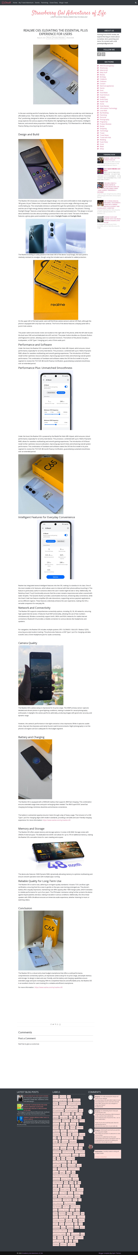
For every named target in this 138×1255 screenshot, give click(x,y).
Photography (104, 120)
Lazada (55, 1193)
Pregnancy (103, 122)
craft (54, 1138)
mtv (80, 1200)
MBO (55, 1196)
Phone (49, 38)
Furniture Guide (66, 1155)
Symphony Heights (59, 1234)
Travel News (104, 135)
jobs (72, 1186)
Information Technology (108, 108)
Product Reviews (59, 38)
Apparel (55, 1117)
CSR (59, 1138)
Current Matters (67, 1138)
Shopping (103, 128)
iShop (102, 149)
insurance (56, 1179)
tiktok (82, 1234)
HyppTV (62, 1172)
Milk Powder (57, 1200)
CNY (69, 1135)
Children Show (73, 1131)
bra (67, 1124)
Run (76, 1224)
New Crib (66, 1207)
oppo (77, 1210)
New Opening (75, 1207)
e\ (59, 1141)
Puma (75, 1220)
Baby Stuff (103, 72)
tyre (70, 1241)
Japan (60, 1186)
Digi (76, 1138)
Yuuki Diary (104, 142)
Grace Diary (54, 3)
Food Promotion (68, 1152)
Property (69, 1220)
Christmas (56, 1135)
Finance (70, 1148)
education (73, 1141)
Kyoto (73, 1189)
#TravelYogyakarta (71, 1110)
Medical (77, 1196)
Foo (75, 1148)
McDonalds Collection (65, 1196)
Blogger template (104, 1253)
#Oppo (55, 1103)
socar (77, 1227)
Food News (104, 93)
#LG (68, 1097)
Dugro (55, 1141)
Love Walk (103, 111)
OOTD (72, 1210)
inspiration (74, 1176)
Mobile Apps (67, 1200)
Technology (104, 131)
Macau (70, 1193)
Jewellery (66, 1186)
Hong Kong (71, 1165)
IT (75, 1183)
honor (79, 1165)
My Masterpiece (69, 1203)
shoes (63, 1227)
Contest (82, 1135)
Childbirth (103, 79)
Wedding (103, 140)
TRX (66, 1241)
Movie (75, 1200)
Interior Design (66, 1179)
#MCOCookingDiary (107, 66)
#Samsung (103, 68)
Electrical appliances (107, 86)
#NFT (70, 1100)
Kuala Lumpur (65, 1189)
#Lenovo (63, 1097)
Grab (63, 1159)
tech (68, 1234)
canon (62, 1128)
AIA (73, 1114)
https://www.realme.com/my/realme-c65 (57, 820)
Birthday (103, 77)
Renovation (69, 1224)
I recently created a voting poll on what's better (107, 1152)
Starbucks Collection (60, 1231)
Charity (73, 1128)
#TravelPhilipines (72, 1107)
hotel (55, 1169)
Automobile (57, 1121)
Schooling (56, 1227)
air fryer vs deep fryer (101, 1157)
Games (82, 1155)
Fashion (63, 1148)
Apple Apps (63, 1117)
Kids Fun (56, 1189)
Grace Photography (59, 1162)
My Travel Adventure (26, 3)
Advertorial (104, 70)
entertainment (73, 1145)
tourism (60, 1238)
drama (81, 1138)
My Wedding (104, 113)
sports (82, 1227)
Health (74, 1162)
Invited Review (58, 1183)
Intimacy (75, 1179)
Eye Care (56, 1148)
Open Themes (116, 1253)
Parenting (44, 3)
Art (75, 1117)
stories (70, 1231)
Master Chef (78, 1193)
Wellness (63, 1245)
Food (101, 90)
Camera (55, 1128)
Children (63, 1131)
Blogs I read (63, 3)
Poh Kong (72, 1217)
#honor (55, 1097)
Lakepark (80, 1189)
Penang (69, 1213)
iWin (79, 1183)
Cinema (63, 1135)
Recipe (102, 126)
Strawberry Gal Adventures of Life (69, 13)
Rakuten (81, 1220)
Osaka (55, 1213)
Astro (79, 1117)
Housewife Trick (73, 1169)
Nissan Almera (63, 1210)
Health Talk (104, 102)
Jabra (55, 1186)
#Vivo (81, 1110)
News (55, 1210)
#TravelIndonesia (59, 1107)
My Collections (58, 1203)
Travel (102, 133)
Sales (80, 1224)
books (62, 1124)
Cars (67, 1128)
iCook (102, 144)
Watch (75, 1241)
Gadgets (103, 97)
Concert (102, 84)
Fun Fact (56, 1155)
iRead (102, 146)
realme (55, 1224)
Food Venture (104, 95)
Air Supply (79, 1114)
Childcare (103, 81)
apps (70, 1117)
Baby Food (66, 1121)
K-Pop (77, 1186)
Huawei (55, 1172)
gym (69, 1162)
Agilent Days (66, 1114)
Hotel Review (104, 106)
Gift (54, 1159)
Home (15, 3)
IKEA (73, 1172)
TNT (54, 1238)
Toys (65, 1238)
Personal (103, 117)
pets (82, 1213)
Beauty (102, 75)
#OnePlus (76, 1100)
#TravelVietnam (58, 1110)
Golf (58, 1159)
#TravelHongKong (74, 1103)
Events (37, 3)
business (73, 1124)
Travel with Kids (105, 137)
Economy (65, 1141)
